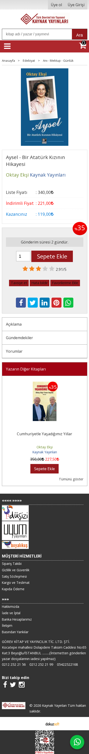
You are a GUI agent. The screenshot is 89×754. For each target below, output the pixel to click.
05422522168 (67, 664)
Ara (79, 35)
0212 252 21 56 (14, 664)
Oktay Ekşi (45, 447)
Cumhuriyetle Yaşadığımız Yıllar (44, 433)
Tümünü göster (71, 479)
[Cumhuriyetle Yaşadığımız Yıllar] (44, 384)
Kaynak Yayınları (44, 452)
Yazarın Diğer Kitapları (26, 369)
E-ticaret (36, 723)
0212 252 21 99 (41, 664)
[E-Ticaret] (52, 723)
